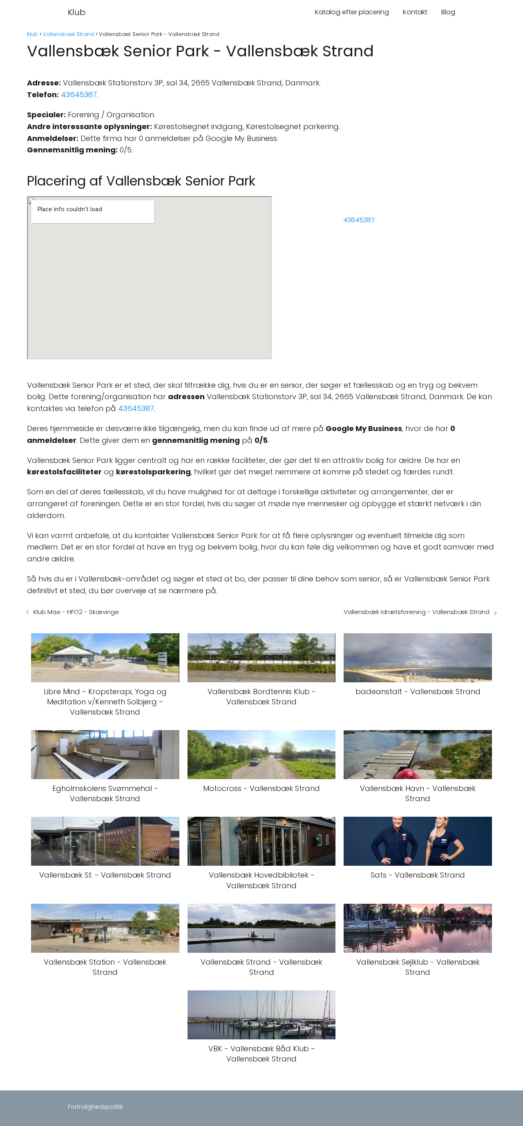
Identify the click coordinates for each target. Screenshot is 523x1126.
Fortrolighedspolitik (95, 1107)
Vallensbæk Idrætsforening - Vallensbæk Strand (416, 612)
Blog (448, 12)
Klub (76, 12)
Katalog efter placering (352, 12)
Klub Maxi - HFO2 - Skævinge (76, 612)
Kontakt (415, 12)
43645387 (79, 94)
